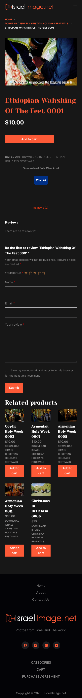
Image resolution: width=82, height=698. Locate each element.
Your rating (14, 272)
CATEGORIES (41, 662)
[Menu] (75, 7)
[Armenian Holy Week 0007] (41, 415)
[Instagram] (46, 645)
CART (41, 669)
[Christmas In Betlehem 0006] (41, 489)
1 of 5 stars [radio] (25, 273)
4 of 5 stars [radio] (39, 273)
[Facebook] (25, 645)
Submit (14, 388)
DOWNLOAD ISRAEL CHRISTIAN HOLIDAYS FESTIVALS (12, 453)
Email (10, 303)
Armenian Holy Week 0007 (40, 431)
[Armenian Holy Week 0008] (67, 415)
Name (10, 282)
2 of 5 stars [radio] (30, 273)
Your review (14, 324)
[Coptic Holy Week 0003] (14, 415)
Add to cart (29, 139)
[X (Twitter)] (36, 645)
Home (40, 586)
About (41, 593)
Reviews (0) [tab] (40, 207)
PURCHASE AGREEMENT (41, 676)
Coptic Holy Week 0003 (14, 431)
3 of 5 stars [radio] (34, 273)
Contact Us (41, 600)
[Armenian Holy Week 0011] (14, 489)
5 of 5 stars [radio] (43, 273)
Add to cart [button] (14, 470)
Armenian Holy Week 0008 (67, 431)
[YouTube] (57, 645)
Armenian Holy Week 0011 (14, 506)
